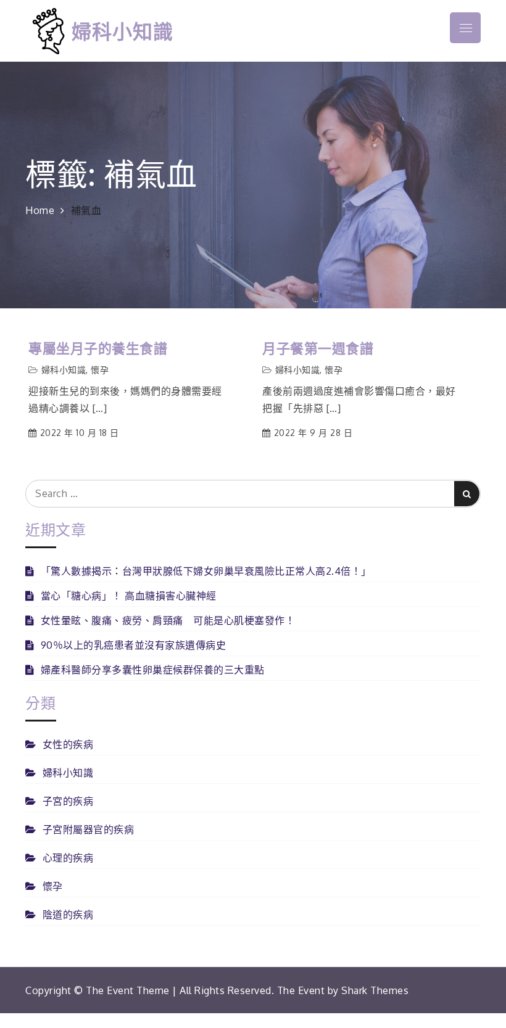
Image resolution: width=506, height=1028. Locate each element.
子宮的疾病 (68, 801)
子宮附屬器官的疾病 (88, 829)
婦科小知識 (122, 30)
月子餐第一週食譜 (317, 348)
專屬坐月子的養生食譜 (97, 348)
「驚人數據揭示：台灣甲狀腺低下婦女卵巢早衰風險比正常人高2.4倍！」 (206, 571)
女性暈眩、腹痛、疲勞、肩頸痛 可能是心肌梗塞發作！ (168, 620)
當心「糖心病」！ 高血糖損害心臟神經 (129, 596)
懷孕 (100, 369)
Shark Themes (375, 990)
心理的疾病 (68, 858)
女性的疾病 (68, 744)
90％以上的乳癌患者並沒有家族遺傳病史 (133, 645)
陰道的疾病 (68, 914)
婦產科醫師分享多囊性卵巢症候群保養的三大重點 (153, 670)
